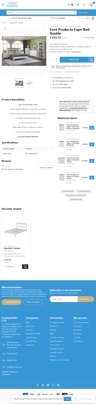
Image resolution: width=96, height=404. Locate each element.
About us (53, 330)
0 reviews (78, 26)
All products (78, 341)
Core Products (56, 26)
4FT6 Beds (68, 191)
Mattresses (30, 326)
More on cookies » (86, 399)
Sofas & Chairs (31, 341)
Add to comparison (56, 72)
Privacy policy (55, 345)
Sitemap (53, 356)
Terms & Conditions (57, 337)
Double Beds (84, 191)
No (76, 399)
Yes (67, 399)
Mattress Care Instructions (59, 360)
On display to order (57, 322)
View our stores (33, 302)
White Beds (76, 199)
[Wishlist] (84, 4)
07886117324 (12, 360)
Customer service (11, 302)
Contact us (54, 326)
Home (4, 23)
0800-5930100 (64, 110)
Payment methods (56, 341)
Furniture (29, 330)
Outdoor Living (31, 337)
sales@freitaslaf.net (78, 108)
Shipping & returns (57, 349)
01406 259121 (12, 354)
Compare (9, 266)
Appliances (30, 345)
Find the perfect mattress (28, 136)
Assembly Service (56, 352)
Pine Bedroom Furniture (75, 195)
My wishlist (78, 334)
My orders (77, 326)
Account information (81, 322)
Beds (28, 322)
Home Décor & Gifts (33, 334)
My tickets (77, 330)
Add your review (46, 168)
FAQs (52, 334)
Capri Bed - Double (16, 23)
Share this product (71, 72)
